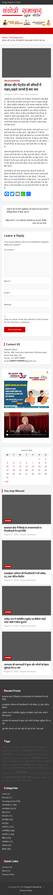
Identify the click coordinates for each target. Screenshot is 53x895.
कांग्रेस (22, 761)
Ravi (22, 94)
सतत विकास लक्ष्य (10, 781)
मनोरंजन (22, 772)
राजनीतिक (6, 830)
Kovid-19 (38, 750)
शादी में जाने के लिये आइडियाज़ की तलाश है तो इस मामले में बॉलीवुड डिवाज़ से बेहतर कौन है (27, 210)
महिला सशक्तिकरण (38, 773)
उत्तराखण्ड (8, 521)
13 (26, 466)
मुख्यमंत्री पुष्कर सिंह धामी (18, 777)
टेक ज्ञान (5, 816)
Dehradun (27, 750)
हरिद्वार (4, 849)
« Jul (6, 481)
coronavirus (42, 747)
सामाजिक (5, 841)
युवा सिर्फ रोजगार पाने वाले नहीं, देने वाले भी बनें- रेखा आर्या (22, 729)
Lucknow (18, 754)
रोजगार (44, 777)
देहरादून (27, 764)
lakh (46, 751)
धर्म (3, 823)
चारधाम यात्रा (30, 761)
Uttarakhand (17, 758)
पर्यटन (46, 765)
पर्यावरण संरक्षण (6, 768)
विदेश (4, 838)
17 (7, 470)
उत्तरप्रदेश (6, 805)
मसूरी (30, 773)
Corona (32, 747)
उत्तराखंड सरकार (12, 761)
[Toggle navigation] (5, 31)
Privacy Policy (8, 874)
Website (7, 304)
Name (7, 281)
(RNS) (4, 747)
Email (7, 293)
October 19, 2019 (11, 94)
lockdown (8, 754)
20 (26, 470)
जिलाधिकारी (39, 761)
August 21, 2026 (11, 534)
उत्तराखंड (36, 757)
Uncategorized (12, 81)
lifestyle (5, 797)
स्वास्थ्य (4, 845)
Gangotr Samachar (28, 534)
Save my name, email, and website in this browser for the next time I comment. (26, 320)
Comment (9, 250)
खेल (3, 812)
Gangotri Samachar (33, 887)
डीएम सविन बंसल (16, 765)
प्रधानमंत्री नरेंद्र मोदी (32, 768)
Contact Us (7, 867)
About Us (6, 871)
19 (20, 470)
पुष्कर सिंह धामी (17, 768)
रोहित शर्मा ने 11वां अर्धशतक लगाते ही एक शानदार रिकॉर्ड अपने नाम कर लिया (26, 221)
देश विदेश (5, 819)
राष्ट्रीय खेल (36, 778)
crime (4, 794)
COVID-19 (17, 751)
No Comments (32, 94)
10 (7, 466)
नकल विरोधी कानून (38, 765)
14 (33, 466)
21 (33, 470)
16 (46, 466)
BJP (10, 747)
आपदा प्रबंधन (26, 758)
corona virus (7, 750)
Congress (24, 747)
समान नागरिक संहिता (23, 780)
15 (39, 466)
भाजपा (7, 773)
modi (24, 754)
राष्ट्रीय (5, 834)
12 (20, 466)
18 (14, 470)
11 (14, 466)
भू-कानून (12, 773)
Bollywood (16, 747)
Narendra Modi (34, 754)
